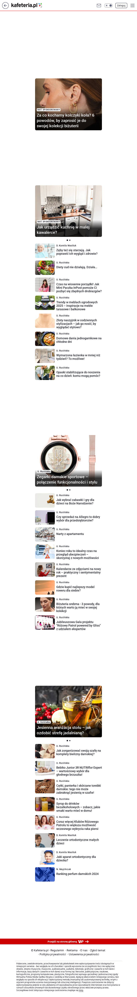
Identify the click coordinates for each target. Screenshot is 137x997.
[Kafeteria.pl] (29, 5)
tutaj (81, 990)
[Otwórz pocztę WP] (99, 5)
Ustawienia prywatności (83, 954)
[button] (108, 6)
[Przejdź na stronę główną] (5, 8)
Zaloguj (121, 5)
